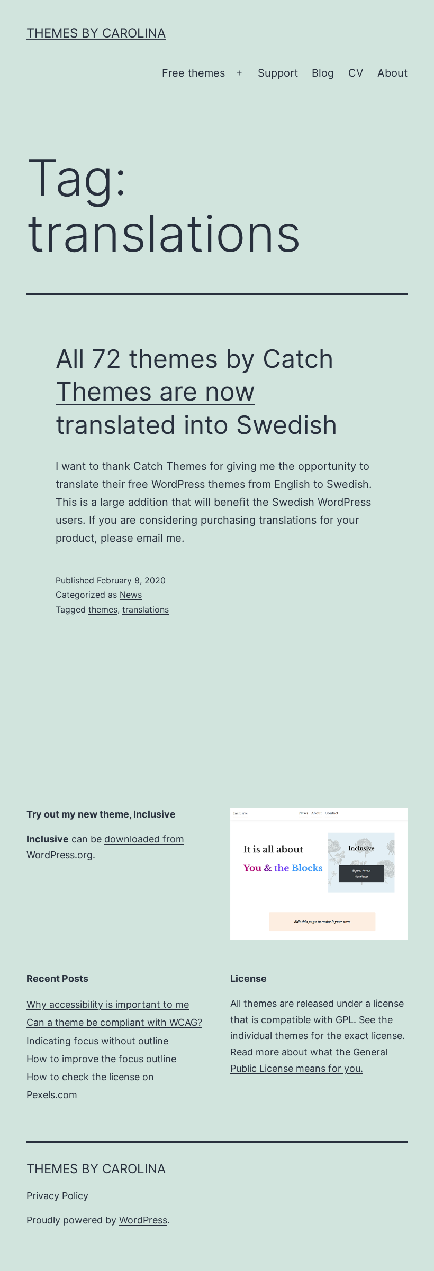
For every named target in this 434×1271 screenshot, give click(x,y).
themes (102, 609)
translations (145, 609)
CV (356, 73)
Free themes (193, 73)
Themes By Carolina (96, 33)
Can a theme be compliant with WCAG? (114, 1022)
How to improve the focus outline (101, 1058)
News (131, 594)
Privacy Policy (57, 1195)
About (392, 73)
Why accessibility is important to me (107, 1004)
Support (278, 73)
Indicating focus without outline (97, 1040)
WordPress (143, 1220)
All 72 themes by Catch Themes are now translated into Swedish (196, 391)
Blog (323, 73)
